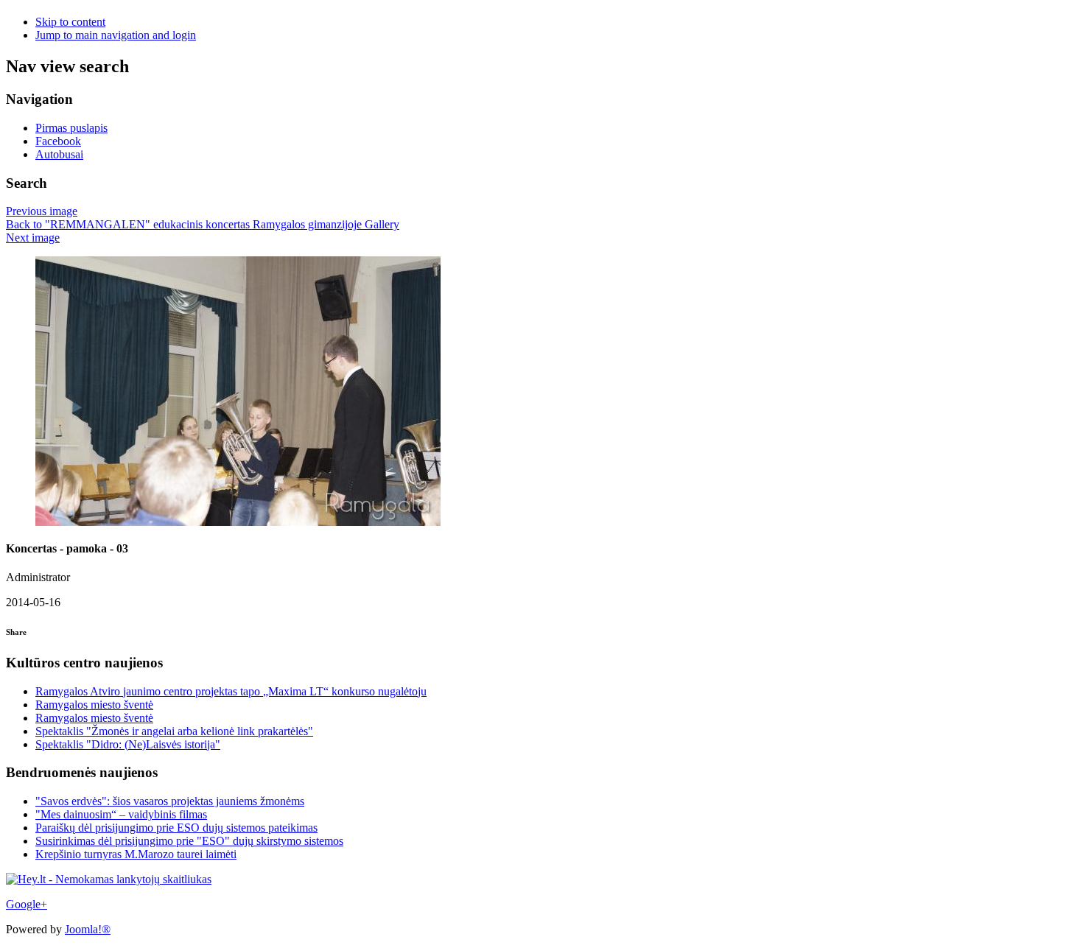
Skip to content (70, 21)
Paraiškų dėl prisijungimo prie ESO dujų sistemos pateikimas (176, 827)
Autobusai (59, 154)
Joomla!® (88, 929)
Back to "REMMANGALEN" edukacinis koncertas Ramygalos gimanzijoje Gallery (202, 224)
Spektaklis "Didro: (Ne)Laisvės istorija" (127, 744)
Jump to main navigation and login (115, 35)
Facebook (58, 141)
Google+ (26, 904)
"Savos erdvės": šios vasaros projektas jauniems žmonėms (169, 801)
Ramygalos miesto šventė (94, 704)
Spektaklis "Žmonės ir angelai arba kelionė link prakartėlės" (174, 731)
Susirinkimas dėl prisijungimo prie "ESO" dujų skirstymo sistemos (189, 841)
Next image (33, 237)
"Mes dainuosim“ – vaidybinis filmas (121, 814)
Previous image (41, 211)
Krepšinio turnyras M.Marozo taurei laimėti (135, 854)
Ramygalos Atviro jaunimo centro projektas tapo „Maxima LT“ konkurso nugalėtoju (231, 691)
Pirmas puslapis (71, 128)
